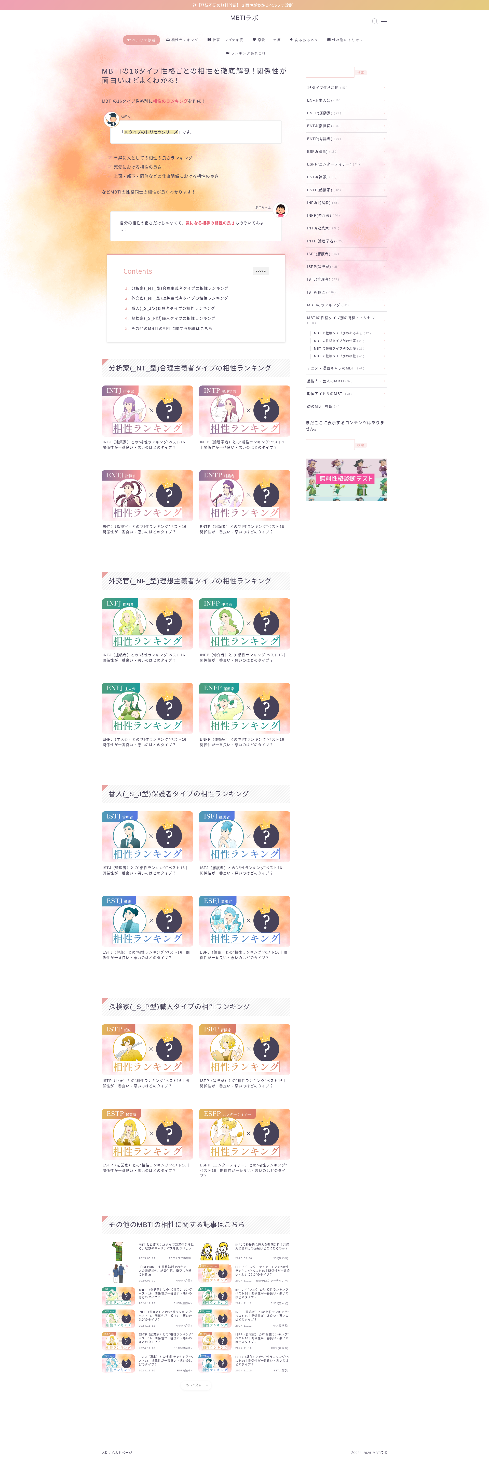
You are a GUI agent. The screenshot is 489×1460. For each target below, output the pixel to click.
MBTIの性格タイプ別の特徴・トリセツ (341, 320)
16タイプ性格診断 (326, 88)
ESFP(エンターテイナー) (332, 164)
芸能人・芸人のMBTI (328, 381)
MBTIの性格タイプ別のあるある (341, 333)
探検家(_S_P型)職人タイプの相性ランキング (173, 318)
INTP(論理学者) (324, 241)
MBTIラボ (244, 18)
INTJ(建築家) (322, 228)
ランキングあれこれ (248, 53)
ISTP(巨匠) (320, 292)
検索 (360, 72)
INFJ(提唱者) (322, 203)
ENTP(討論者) (323, 139)
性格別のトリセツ (347, 40)
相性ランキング (184, 40)
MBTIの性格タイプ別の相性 (338, 356)
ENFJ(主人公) (322, 100)
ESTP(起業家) (323, 190)
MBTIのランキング (327, 305)
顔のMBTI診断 (322, 406)
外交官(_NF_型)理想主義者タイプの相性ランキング (179, 298)
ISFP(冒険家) (322, 267)
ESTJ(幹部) (320, 177)
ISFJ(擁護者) (322, 254)
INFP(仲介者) (322, 215)
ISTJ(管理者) (322, 279)
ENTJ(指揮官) (322, 126)
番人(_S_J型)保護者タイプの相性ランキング (173, 308)
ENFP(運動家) (323, 113)
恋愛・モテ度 (268, 40)
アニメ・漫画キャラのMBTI (334, 368)
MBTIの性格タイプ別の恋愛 (338, 348)
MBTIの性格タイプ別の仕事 (338, 341)
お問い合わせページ (117, 1453)
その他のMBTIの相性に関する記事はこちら (171, 328)
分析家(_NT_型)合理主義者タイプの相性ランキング (179, 288)
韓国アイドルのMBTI (328, 394)
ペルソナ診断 (143, 40)
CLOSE (261, 270)
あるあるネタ (306, 40)
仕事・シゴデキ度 (227, 40)
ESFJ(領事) (320, 152)
